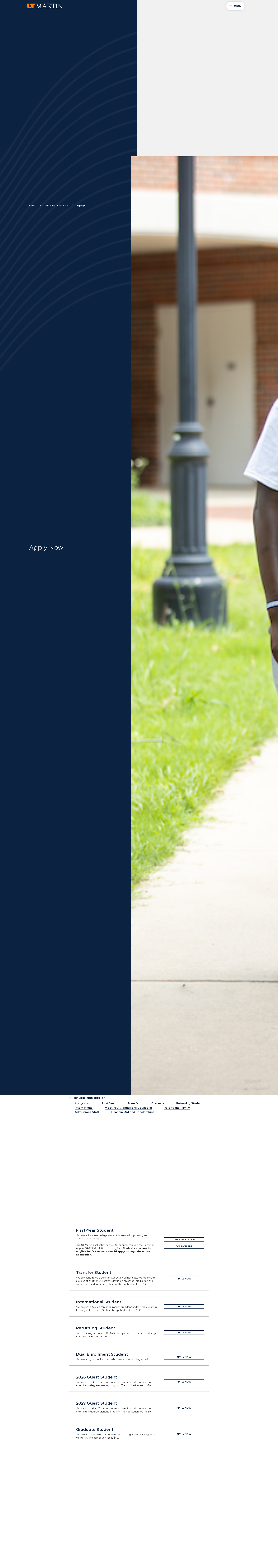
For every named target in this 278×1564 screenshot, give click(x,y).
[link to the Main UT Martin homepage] (45, 6)
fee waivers (99, 1251)
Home (32, 205)
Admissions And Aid (57, 205)
